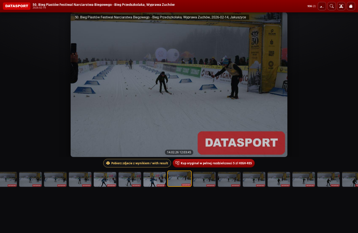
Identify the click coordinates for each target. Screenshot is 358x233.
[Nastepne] (350, 84)
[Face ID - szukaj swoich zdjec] (332, 6)
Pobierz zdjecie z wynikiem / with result (139, 163)
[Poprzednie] (8, 84)
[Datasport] (16, 6)
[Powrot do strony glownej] (351, 6)
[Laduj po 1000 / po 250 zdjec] (322, 6)
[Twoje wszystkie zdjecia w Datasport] (341, 6)
